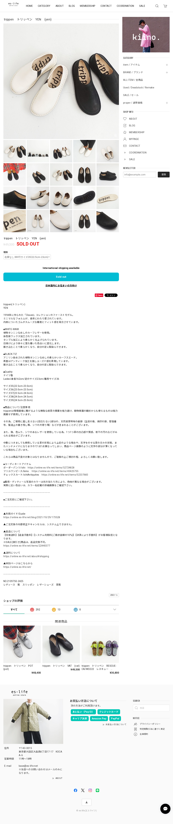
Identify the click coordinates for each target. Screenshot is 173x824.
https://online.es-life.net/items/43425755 (55, 471)
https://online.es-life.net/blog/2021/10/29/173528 (31, 517)
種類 (5, 252)
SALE (142, 6)
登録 (164, 174)
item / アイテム (131, 64)
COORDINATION (125, 6)
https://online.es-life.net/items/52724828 (51, 467)
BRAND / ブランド (133, 72)
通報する (114, 595)
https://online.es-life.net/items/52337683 (65, 474)
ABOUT (60, 6)
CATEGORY (44, 6)
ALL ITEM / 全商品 (133, 80)
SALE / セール (131, 95)
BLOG (72, 6)
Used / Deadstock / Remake (138, 87)
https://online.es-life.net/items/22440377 (26, 545)
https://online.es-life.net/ (17, 567)
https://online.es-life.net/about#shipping (26, 556)
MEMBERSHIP (87, 6)
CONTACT (106, 6)
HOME (29, 6)
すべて (13, 609)
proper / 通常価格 (132, 102)
